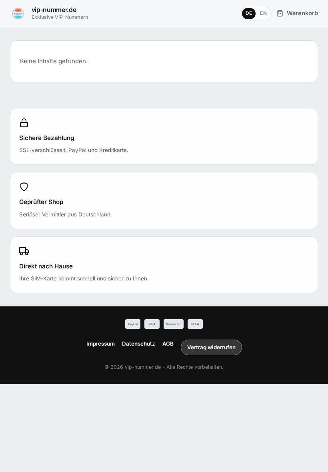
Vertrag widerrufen (211, 347)
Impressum (100, 343)
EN (263, 13)
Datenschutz (138, 343)
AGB (168, 343)
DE (249, 13)
